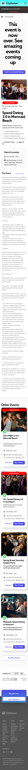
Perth (12, 732)
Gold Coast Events (9, 16)
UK (20, 730)
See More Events (14, 658)
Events (5, 726)
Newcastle (14, 740)
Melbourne (14, 726)
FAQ (4, 740)
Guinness (5, 732)
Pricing (5, 742)
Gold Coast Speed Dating (14, 72)
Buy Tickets (19, 462)
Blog (4, 744)
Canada (21, 728)
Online (5, 728)
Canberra (14, 738)
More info (8, 462)
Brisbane (13, 728)
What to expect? (19, 173)
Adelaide (14, 730)
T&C (4, 734)
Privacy (5, 738)
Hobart (13, 742)
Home (4, 724)
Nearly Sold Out (10, 103)
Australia (22, 724)
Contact (5, 736)
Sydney (13, 724)
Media (5, 730)
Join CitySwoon (14, 699)
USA (20, 726)
